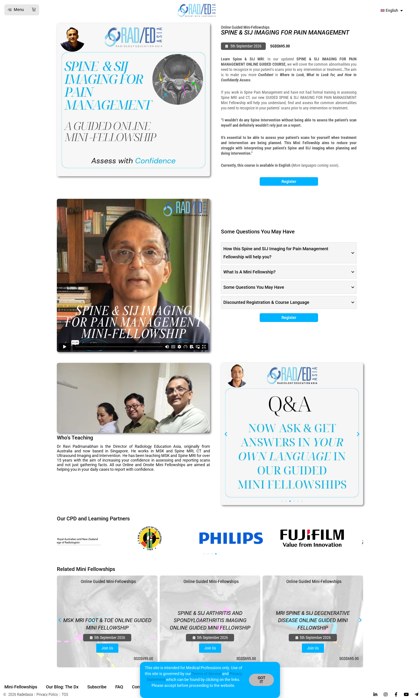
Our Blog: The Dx (62, 686)
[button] (21, 9)
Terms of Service (206, 673)
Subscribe (97, 686)
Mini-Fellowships (20, 686)
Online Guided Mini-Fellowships (245, 27)
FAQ (119, 686)
